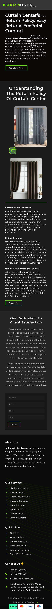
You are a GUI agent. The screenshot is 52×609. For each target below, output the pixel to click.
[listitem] (28, 587)
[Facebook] (7, 472)
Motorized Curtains (20, 497)
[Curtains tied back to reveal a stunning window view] (30, 126)
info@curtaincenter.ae (21, 579)
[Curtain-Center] (17, 5)
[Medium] (23, 472)
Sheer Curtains (17, 492)
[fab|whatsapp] (7, 570)
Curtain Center (16, 448)
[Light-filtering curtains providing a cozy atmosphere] (26, 178)
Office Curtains (17, 513)
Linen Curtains (17, 505)
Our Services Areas (19, 541)
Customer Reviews (19, 550)
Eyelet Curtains (18, 509)
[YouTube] (28, 472)
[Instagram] (12, 472)
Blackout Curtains (19, 488)
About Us (14, 533)
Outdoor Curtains (19, 501)
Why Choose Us (18, 546)
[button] (49, 1)
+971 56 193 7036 (18, 570)
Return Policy (17, 537)
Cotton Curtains (18, 518)
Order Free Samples (20, 554)
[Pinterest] (18, 472)
